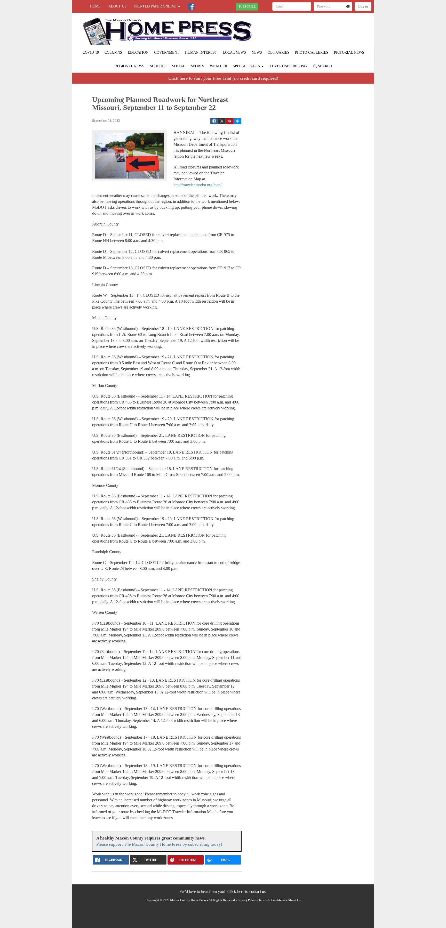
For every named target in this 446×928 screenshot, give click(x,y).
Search (324, 66)
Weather (218, 66)
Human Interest (201, 52)
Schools (158, 66)
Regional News (129, 66)
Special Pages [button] (247, 66)
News (257, 52)
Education (138, 52)
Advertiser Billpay (288, 66)
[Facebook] (191, 6)
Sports (197, 66)
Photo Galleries (311, 52)
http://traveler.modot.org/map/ (197, 185)
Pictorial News (349, 52)
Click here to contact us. (247, 891)
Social (178, 66)
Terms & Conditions (271, 900)
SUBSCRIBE (247, 7)
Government (166, 52)
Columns (113, 52)
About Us (117, 6)
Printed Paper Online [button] (156, 6)
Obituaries (278, 52)
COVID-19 (91, 52)
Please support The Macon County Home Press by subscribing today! (159, 844)
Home (95, 6)
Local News (234, 52)
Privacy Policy (246, 900)
